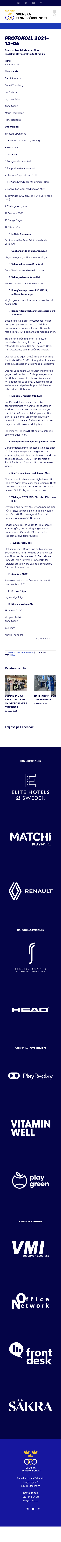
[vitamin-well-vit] (30, 1105)
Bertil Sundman (27, 653)
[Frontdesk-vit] (30, 1330)
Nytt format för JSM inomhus (45, 698)
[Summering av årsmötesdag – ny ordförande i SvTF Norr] (16, 676)
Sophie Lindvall (13, 653)
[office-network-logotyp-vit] (30, 1278)
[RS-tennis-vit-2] (30, 934)
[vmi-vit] (30, 1226)
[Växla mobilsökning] (54, 15)
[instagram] (27, 1509)
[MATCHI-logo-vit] (30, 816)
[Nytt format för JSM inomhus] (45, 676)
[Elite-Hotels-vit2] (30, 763)
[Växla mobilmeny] (54, 11)
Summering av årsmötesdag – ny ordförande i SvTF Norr (16, 701)
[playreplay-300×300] (30, 1053)
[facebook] (39, 1509)
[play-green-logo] (30, 1157)
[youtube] (33, 1509)
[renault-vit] (30, 868)
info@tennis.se (30, 1500)
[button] (7, 693)
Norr (13, 655)
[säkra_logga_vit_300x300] (30, 1382)
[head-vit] (30, 986)
